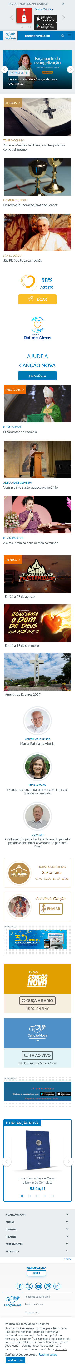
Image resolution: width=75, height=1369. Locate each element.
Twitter (29, 1286)
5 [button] (53, 27)
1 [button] (22, 27)
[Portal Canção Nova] (10, 35)
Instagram (48, 1286)
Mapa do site (32, 1312)
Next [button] (63, 18)
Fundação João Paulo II (37, 1296)
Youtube (38, 1286)
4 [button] (45, 27)
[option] (37, 19)
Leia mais (61, 1349)
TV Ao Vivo (40, 1055)
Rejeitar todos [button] (48, 1354)
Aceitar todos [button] (15, 1360)
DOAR (42, 299)
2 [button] (30, 27)
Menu (62, 35)
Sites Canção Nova (69, 35)
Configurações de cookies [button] (21, 1354)
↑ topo (67, 1259)
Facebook (20, 1286)
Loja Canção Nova (22, 1123)
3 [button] (37, 27)
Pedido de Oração (34, 1304)
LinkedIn (57, 1286)
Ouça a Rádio (39, 1001)
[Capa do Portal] (37, 36)
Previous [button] (12, 18)
